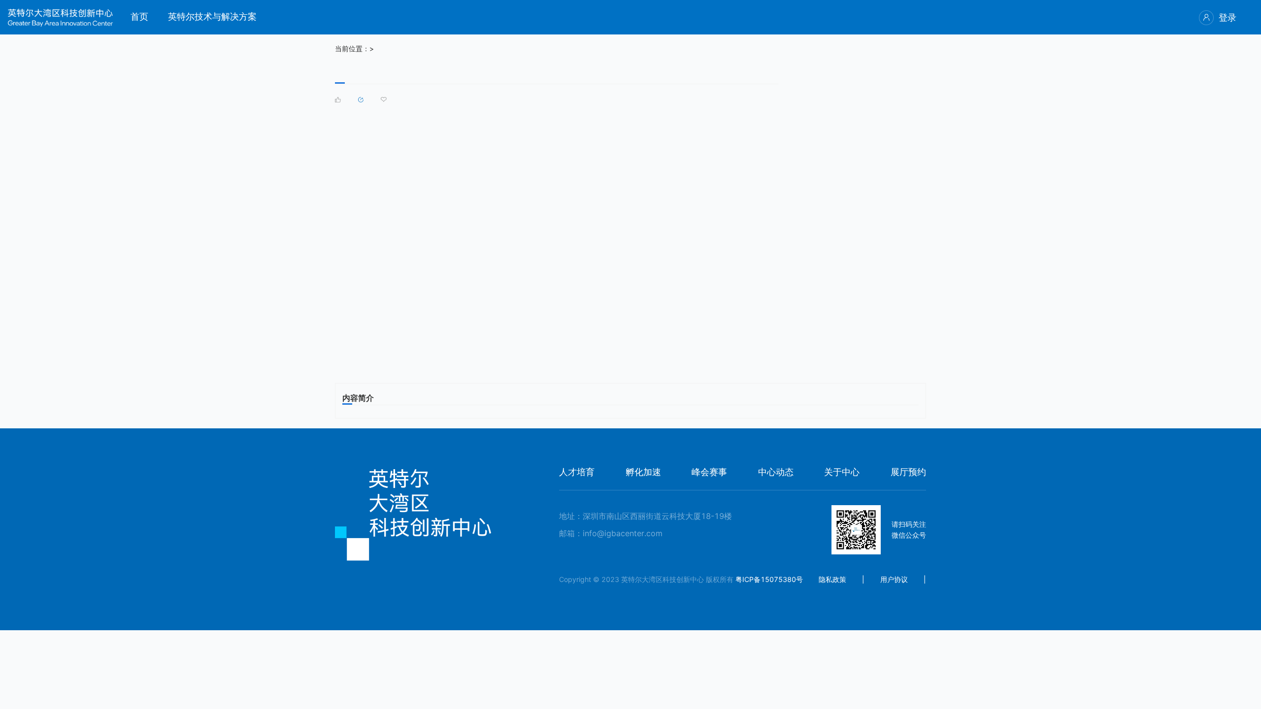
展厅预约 (908, 472)
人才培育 (577, 472)
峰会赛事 (709, 472)
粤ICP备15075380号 (769, 579)
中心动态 (776, 472)
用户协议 (894, 579)
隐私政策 (832, 579)
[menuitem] (139, 17)
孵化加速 (643, 472)
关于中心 (842, 472)
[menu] (691, 17)
